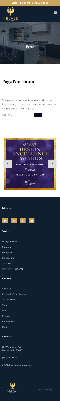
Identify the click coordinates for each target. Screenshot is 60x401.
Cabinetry (7, 263)
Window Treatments (12, 269)
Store (5, 305)
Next (52, 164)
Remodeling (8, 258)
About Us (6, 288)
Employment (8, 321)
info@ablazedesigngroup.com (17, 365)
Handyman (7, 252)
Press (5, 310)
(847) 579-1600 (9, 357)
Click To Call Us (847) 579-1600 (30, 3)
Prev (7, 164)
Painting (6, 247)
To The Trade (8, 299)
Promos (6, 316)
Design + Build (9, 241)
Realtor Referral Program (14, 294)
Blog (4, 327)
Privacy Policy (45, 389)
